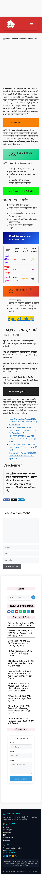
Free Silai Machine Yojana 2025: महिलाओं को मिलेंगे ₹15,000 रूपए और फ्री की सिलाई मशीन (23, 422)
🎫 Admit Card (7, 832)
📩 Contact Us (7, 840)
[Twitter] (12, 611)
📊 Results (6, 835)
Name (12, 743)
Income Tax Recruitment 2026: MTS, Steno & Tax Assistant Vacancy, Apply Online (19, 674)
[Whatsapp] (20, 611)
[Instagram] (32, 611)
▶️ (13, 856)
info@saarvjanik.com (12, 850)
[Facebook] (9, 611)
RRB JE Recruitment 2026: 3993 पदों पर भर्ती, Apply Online (20, 653)
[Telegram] (28, 611)
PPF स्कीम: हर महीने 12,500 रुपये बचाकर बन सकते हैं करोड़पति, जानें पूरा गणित (22, 439)
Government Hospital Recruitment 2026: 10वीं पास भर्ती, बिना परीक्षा (20, 721)
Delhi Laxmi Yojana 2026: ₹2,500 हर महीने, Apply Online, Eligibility (20, 643)
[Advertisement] (21, 65)
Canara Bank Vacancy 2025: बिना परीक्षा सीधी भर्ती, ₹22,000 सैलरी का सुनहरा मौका (22, 456)
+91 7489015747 (10, 853)
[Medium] (24, 611)
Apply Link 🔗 (21, 318)
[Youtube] (16, 611)
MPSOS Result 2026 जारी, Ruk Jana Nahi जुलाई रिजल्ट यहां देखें (20, 698)
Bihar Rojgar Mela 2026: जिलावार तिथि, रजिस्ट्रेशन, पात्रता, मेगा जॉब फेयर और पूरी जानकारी (19, 710)
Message (13, 760)
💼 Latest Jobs (7, 830)
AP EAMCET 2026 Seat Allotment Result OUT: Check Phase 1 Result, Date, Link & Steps (18, 687)
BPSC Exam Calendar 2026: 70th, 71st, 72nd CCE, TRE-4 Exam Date (21, 663)
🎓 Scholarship (8, 837)
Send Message (21, 779)
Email (12, 751)
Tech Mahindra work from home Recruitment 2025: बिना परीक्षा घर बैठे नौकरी (23, 447)
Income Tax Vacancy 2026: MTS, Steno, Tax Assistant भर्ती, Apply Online (20, 633)
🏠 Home (6, 827)
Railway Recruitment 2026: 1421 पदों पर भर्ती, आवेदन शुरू (21, 624)
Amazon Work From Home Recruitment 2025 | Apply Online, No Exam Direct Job (23, 430)
